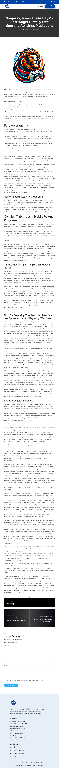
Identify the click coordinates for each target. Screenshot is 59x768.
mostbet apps (10, 601)
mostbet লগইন (10, 603)
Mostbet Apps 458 (47, 601)
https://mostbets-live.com (18, 485)
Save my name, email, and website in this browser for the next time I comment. (25, 680)
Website (6, 673)
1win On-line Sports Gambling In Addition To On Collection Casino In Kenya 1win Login (43, 619)
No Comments (34, 29)
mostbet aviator (18, 601)
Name (6, 658)
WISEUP (43, 762)
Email (6, 665)
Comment (7, 645)
